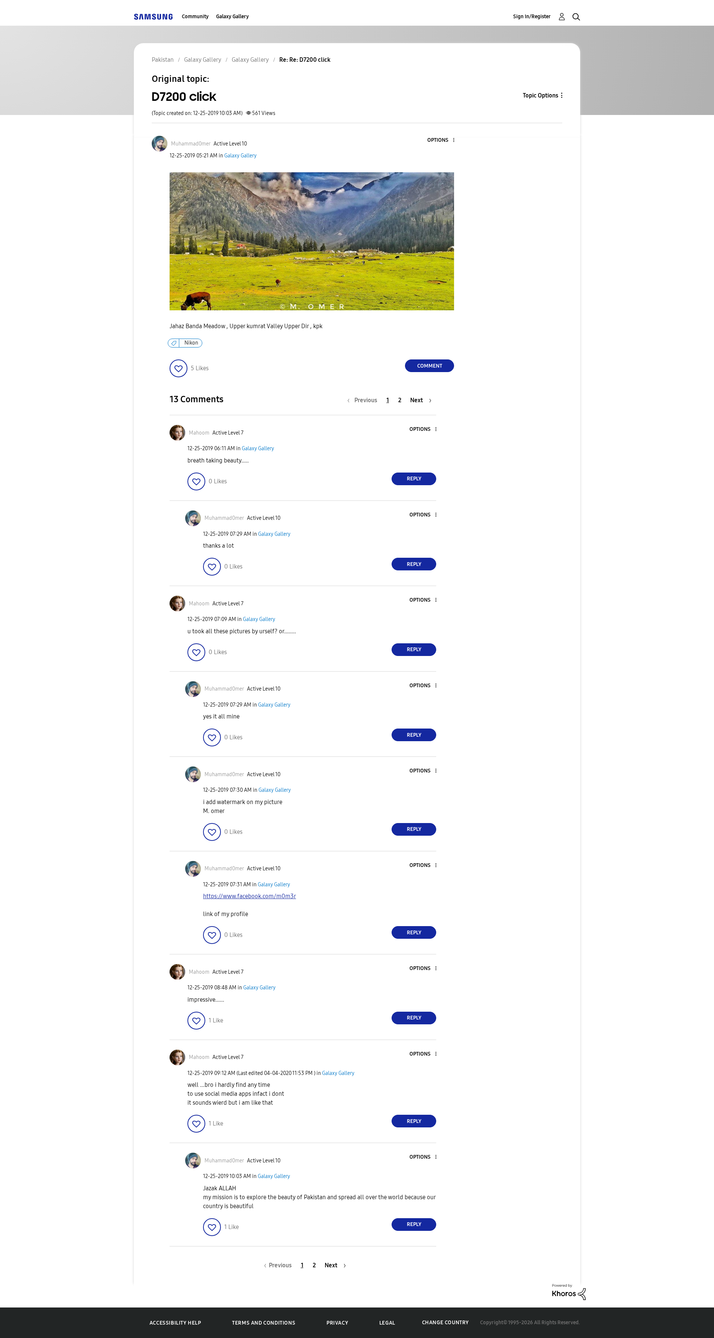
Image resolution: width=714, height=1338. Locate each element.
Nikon (191, 343)
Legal (387, 1323)
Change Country (445, 1322)
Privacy (337, 1323)
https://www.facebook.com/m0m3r (249, 896)
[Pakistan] (153, 16)
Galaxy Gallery (232, 16)
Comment (429, 366)
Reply (414, 479)
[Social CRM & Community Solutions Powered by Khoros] (569, 1291)
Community (195, 16)
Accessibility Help (175, 1323)
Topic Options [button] (540, 95)
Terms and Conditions (263, 1323)
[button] (441, 140)
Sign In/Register (532, 16)
